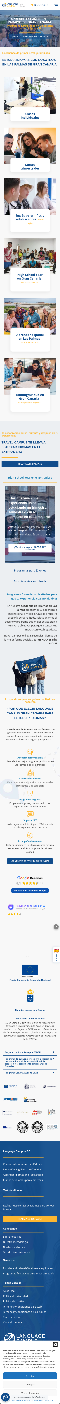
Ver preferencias (30, 1393)
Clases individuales (30, 116)
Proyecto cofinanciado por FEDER (23, 1052)
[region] (30, 28)
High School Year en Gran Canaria (30, 278)
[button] (55, 1344)
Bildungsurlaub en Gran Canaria (30, 398)
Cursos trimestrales (30, 166)
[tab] (30, 477)
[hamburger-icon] (55, 5)
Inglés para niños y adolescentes (30, 219)
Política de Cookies (15, 1400)
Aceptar (30, 1376)
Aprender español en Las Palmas (30, 338)
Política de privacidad (33, 1400)
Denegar (30, 1384)
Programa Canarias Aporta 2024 (21, 1072)
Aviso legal (48, 1400)
